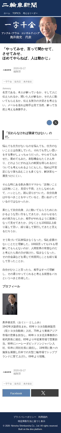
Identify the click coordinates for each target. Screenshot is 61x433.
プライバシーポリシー (25, 417)
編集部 (17, 71)
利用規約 (42, 417)
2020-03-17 (20, 68)
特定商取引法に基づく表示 (31, 421)
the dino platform (34, 429)
